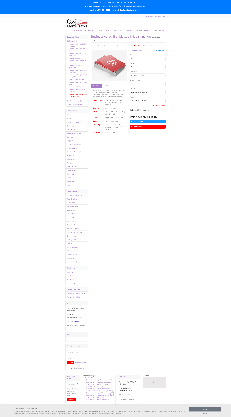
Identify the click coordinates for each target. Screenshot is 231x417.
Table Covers (71, 221)
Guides (106, 86)
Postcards (70, 115)
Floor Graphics (72, 199)
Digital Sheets (71, 170)
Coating (132, 88)
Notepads (70, 279)
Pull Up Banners (72, 214)
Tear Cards (70, 181)
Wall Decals (71, 258)
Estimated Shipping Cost (139, 110)
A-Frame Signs (72, 254)
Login (71, 362)
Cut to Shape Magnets (74, 144)
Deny (205, 413)
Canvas (69, 243)
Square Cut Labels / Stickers (76, 293)
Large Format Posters (74, 232)
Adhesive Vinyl (72, 225)
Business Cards (72, 41)
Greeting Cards (72, 148)
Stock (132, 97)
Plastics (69, 178)
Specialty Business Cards (75, 101)
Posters (69, 163)
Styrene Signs (71, 236)
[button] (83, 358)
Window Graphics (73, 228)
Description (97, 86)
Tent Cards (70, 174)
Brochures (70, 126)
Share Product (160, 50)
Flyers (69, 118)
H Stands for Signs (73, 262)
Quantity (133, 63)
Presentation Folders (74, 133)
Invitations (70, 155)
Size (131, 55)
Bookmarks (71, 130)
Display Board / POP (74, 240)
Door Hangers (72, 167)
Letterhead (70, 272)
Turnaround (134, 72)
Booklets (70, 137)
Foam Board (71, 203)
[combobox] (148, 67)
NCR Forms (71, 283)
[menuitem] (78, 30)
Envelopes (70, 276)
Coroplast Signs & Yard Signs (77, 195)
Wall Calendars (72, 159)
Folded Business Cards (74, 105)
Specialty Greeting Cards (75, 152)
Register (81, 368)
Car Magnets (71, 217)
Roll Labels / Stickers (74, 297)
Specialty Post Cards (74, 122)
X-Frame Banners (73, 251)
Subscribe (71, 400)
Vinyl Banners (71, 210)
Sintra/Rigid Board (73, 247)
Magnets (70, 141)
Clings (69, 185)
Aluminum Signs (72, 206)
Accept (205, 409)
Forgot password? (80, 363)
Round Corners (135, 80)
